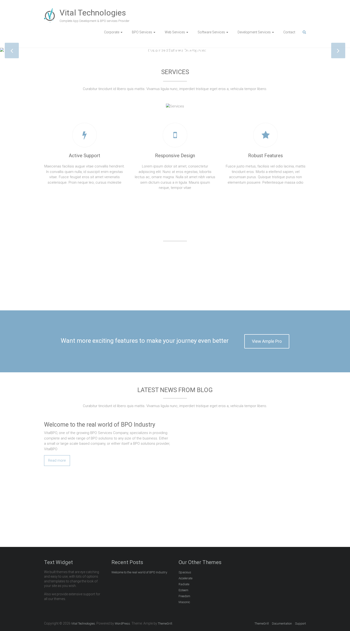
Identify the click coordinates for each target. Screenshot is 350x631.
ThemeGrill (262, 623)
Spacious (185, 572)
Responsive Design (175, 155)
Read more (57, 460)
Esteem (183, 590)
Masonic (184, 602)
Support (300, 623)
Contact (289, 32)
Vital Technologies (93, 12)
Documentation (282, 623)
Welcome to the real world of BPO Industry (99, 424)
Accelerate (185, 578)
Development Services (254, 32)
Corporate (111, 32)
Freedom (184, 596)
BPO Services (142, 32)
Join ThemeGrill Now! (270, 515)
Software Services (211, 32)
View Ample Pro (267, 341)
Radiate (184, 584)
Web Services (175, 32)
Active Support (84, 155)
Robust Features (265, 155)
